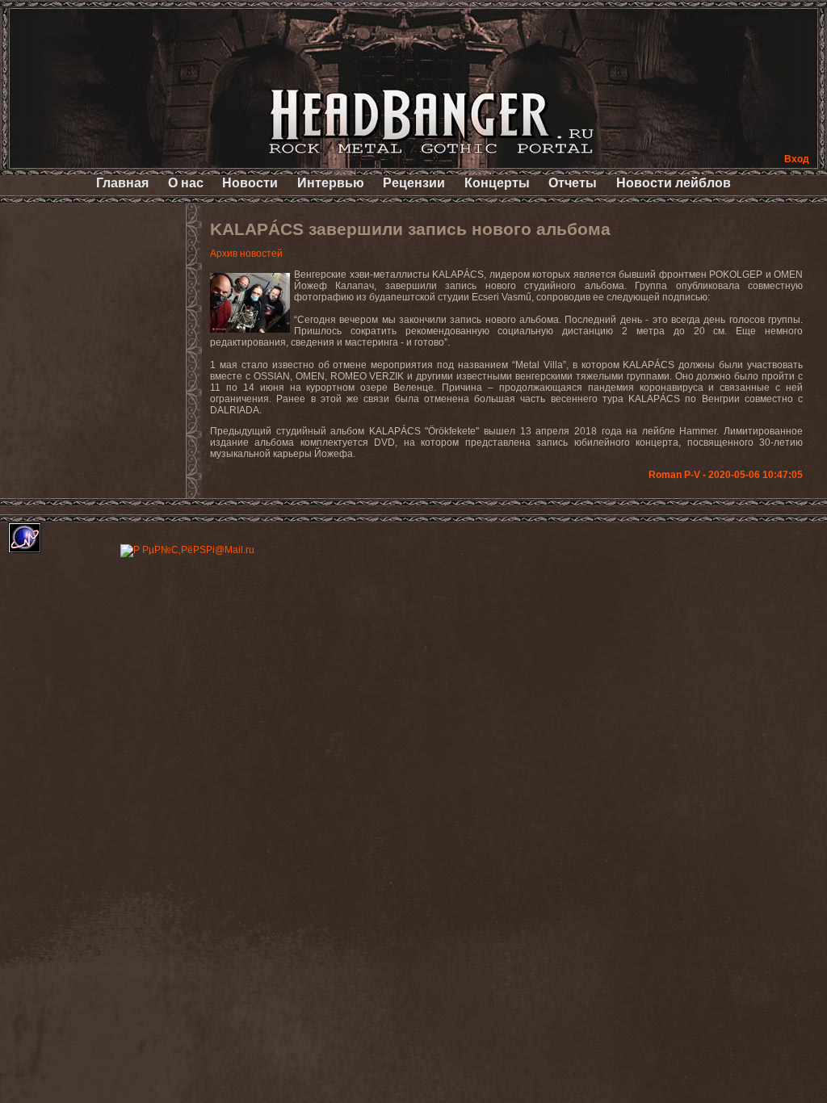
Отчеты (572, 183)
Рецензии (414, 183)
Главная (122, 183)
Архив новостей (246, 253)
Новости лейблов (673, 183)
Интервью (330, 183)
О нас (186, 183)
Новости (250, 183)
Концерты (497, 183)
